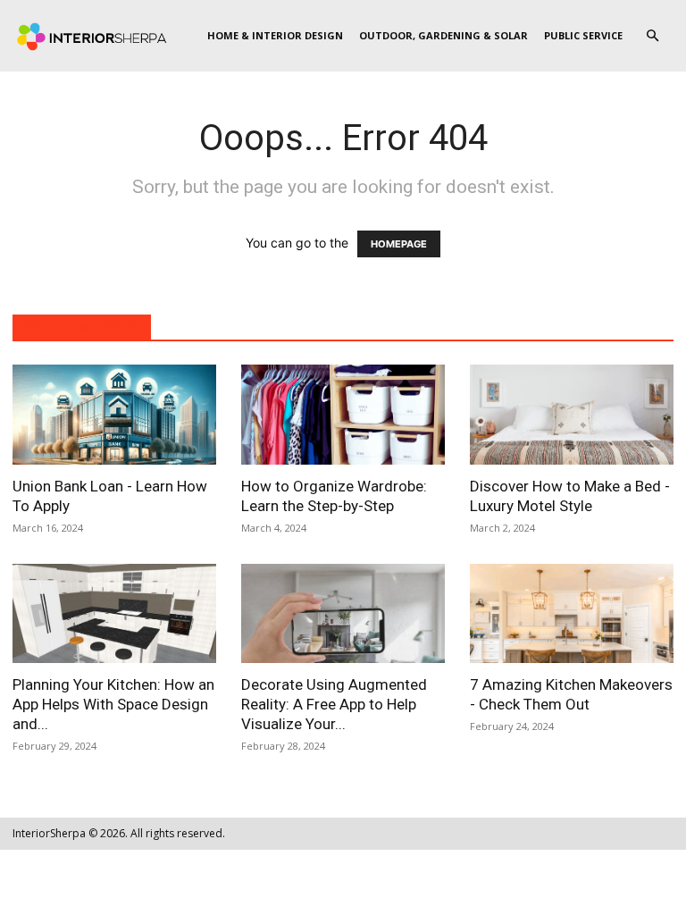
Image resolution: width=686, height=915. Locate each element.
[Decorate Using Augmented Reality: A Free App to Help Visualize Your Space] (343, 614)
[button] (652, 36)
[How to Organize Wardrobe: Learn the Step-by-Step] (343, 415)
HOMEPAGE (399, 244)
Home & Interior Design (275, 35)
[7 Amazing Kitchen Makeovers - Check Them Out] (571, 614)
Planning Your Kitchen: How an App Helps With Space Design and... (113, 704)
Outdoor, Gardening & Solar (443, 35)
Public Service (583, 35)
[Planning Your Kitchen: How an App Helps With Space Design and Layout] (114, 614)
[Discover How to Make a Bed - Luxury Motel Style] (571, 415)
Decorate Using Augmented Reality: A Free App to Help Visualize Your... (334, 704)
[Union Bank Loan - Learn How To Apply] (114, 415)
